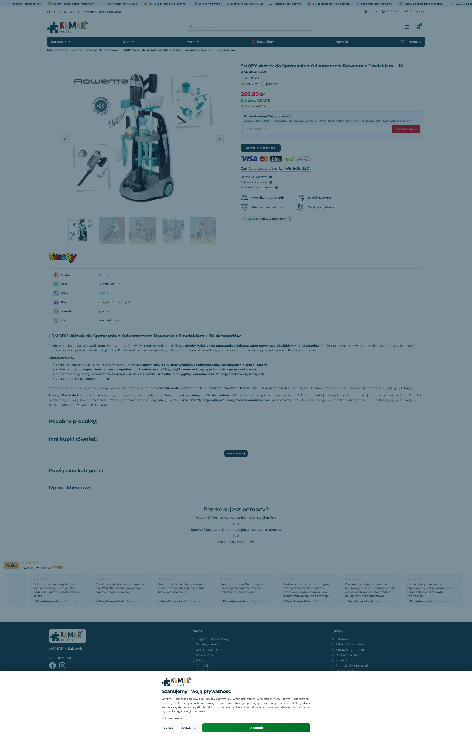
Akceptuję (256, 727)
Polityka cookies (172, 717)
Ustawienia (188, 727)
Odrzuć (168, 727)
